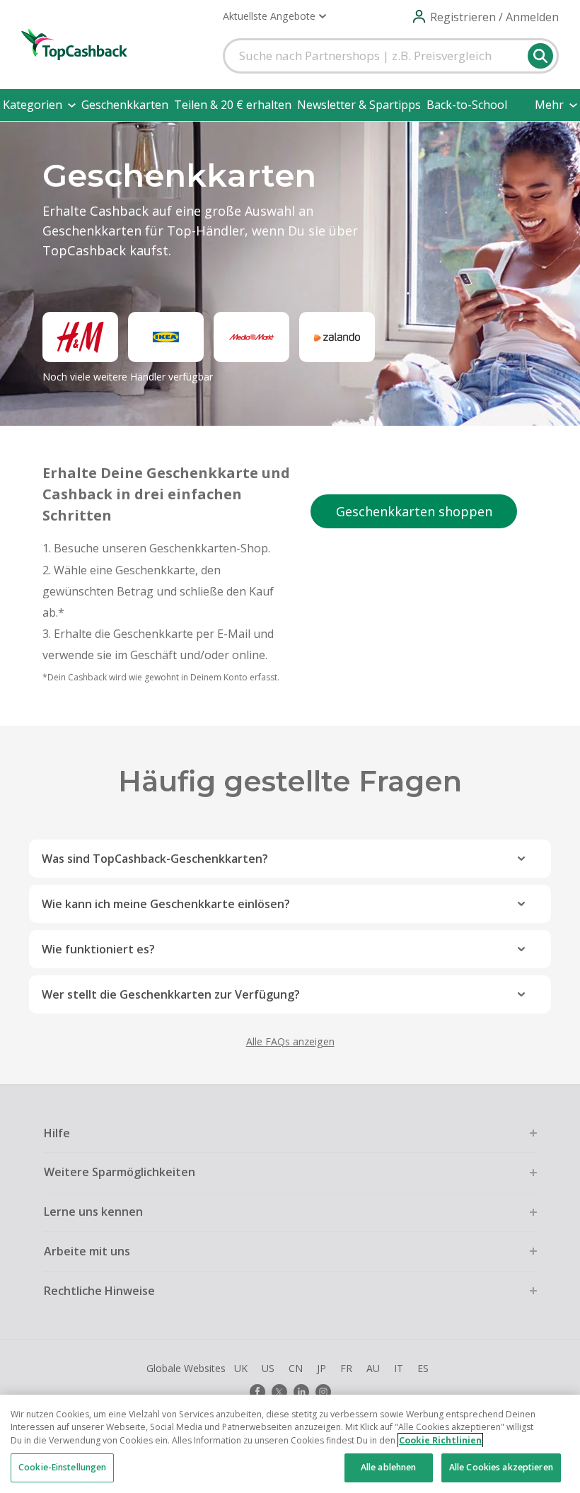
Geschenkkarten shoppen (414, 511)
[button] (274, 16)
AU (373, 1368)
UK (241, 1368)
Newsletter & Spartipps (359, 104)
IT (398, 1368)
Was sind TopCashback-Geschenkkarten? (155, 858)
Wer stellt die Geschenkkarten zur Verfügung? (171, 994)
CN (296, 1368)
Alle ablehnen (389, 1467)
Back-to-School (467, 104)
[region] (290, 1444)
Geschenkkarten (124, 104)
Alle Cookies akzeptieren (501, 1467)
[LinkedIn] (301, 1392)
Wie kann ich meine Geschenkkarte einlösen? (166, 904)
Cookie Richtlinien (440, 1440)
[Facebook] (257, 1392)
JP (321, 1368)
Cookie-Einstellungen (62, 1467)
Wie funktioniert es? (98, 949)
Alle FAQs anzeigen (290, 1041)
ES (423, 1368)
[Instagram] (323, 1392)
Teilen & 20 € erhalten (232, 104)
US (268, 1368)
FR (346, 1368)
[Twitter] (279, 1392)
